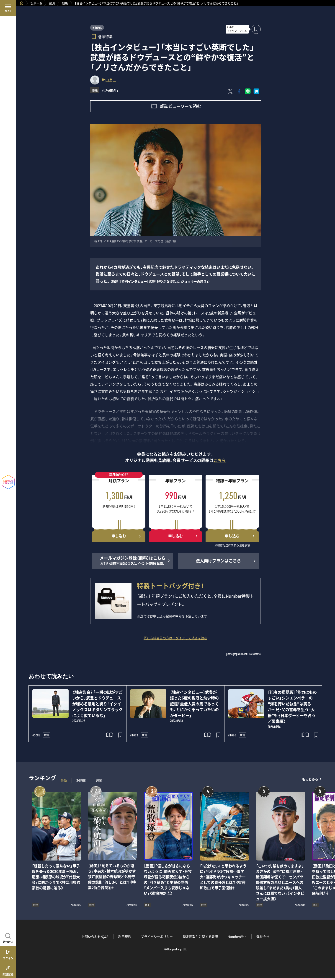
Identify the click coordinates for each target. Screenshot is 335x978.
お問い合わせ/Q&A (95, 936)
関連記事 (329, 956)
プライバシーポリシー (157, 936)
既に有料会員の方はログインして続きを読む (175, 638)
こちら (220, 460)
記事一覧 (36, 3)
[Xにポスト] (230, 91)
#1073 (134, 735)
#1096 (97, 27)
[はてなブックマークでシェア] (256, 91)
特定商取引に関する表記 (200, 936)
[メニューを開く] (8, 8)
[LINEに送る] (247, 91)
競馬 (52, 3)
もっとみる (310, 779)
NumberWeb (237, 936)
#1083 (36, 735)
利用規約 (124, 936)
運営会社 (262, 936)
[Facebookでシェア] (239, 91)
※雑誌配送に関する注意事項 (232, 545)
